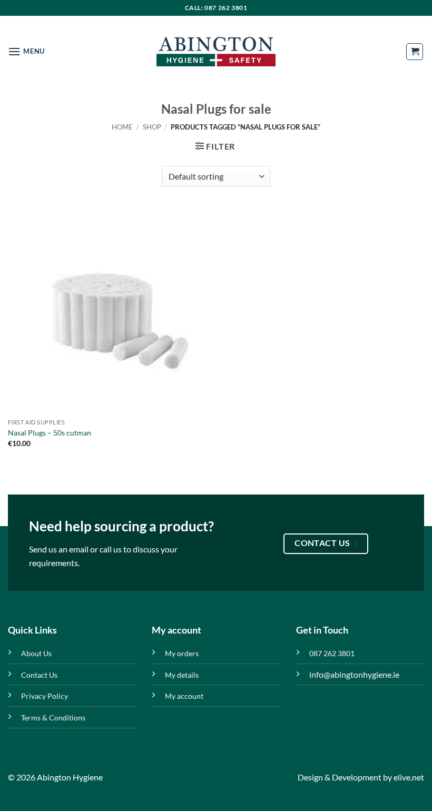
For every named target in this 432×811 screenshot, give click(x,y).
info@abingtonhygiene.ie (354, 674)
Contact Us (39, 674)
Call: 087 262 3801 (216, 8)
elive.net (409, 777)
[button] (26, 51)
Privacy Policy (44, 695)
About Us (36, 653)
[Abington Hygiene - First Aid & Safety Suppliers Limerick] (216, 51)
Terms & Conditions (53, 717)
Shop (152, 127)
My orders (182, 653)
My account (184, 695)
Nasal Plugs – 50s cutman (49, 432)
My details (182, 674)
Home (122, 127)
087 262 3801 (332, 653)
